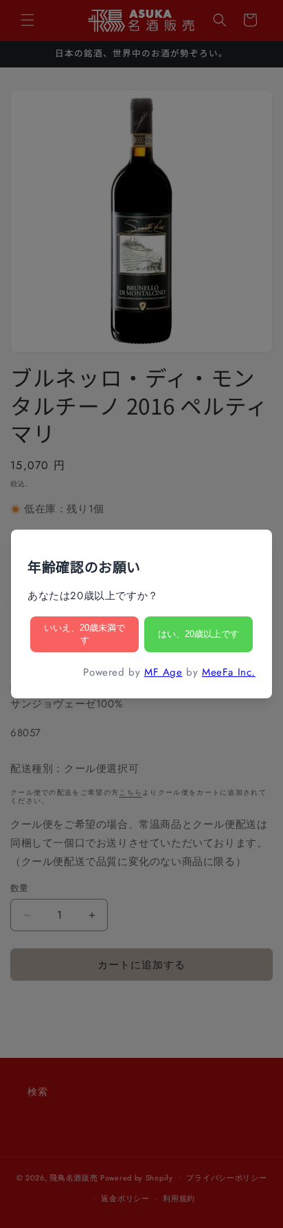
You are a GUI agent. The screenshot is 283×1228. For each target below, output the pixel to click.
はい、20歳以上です (198, 634)
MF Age (163, 672)
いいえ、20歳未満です (84, 634)
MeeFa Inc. (229, 672)
